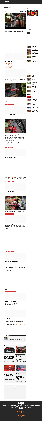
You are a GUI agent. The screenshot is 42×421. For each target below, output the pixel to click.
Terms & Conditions (23, 404)
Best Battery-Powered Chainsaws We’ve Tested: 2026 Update (34, 57)
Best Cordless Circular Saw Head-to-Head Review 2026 (35, 50)
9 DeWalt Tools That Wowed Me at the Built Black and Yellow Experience (35, 47)
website (16, 324)
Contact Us (21, 416)
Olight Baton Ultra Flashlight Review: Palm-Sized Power (34, 91)
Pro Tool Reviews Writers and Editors (21, 415)
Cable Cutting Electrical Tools (9, 64)
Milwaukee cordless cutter (12, 177)
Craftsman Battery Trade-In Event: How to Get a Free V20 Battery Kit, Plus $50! (35, 111)
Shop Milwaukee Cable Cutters (9, 181)
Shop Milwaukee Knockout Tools (9, 104)
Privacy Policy (19, 404)
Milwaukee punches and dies (9, 100)
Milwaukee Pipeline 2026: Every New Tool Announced (8, 375)
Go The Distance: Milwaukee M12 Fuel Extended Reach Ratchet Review (21, 376)
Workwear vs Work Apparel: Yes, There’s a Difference (34, 76)
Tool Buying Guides (23, 411)
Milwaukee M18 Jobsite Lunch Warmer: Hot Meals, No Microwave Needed (35, 100)
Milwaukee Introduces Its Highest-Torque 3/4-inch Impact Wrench (20, 358)
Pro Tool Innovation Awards (21, 412)
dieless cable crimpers (21, 248)
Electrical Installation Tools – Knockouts (10, 62)
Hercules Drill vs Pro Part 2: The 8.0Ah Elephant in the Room (35, 53)
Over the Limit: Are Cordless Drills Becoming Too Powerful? (35, 104)
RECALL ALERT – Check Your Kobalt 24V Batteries (35, 107)
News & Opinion (6, 7)
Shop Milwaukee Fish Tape (8, 147)
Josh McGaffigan (17, 379)
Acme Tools (20, 324)
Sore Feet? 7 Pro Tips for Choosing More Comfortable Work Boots (35, 79)
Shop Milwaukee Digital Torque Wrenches (10, 291)
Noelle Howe (6, 359)
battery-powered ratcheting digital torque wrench (20, 287)
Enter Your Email (29, 29)
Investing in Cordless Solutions (9, 67)
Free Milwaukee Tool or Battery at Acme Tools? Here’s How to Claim (9, 357)
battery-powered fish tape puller (12, 144)
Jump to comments (23, 11)
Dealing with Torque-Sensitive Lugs (9, 66)
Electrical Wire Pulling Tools (9, 63)
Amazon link (30, 7)
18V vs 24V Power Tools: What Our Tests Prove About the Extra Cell (34, 61)
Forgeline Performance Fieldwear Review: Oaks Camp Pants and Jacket (34, 83)
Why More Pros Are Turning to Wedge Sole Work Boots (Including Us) (35, 87)
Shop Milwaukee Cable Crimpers (9, 251)
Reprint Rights (18, 411)
